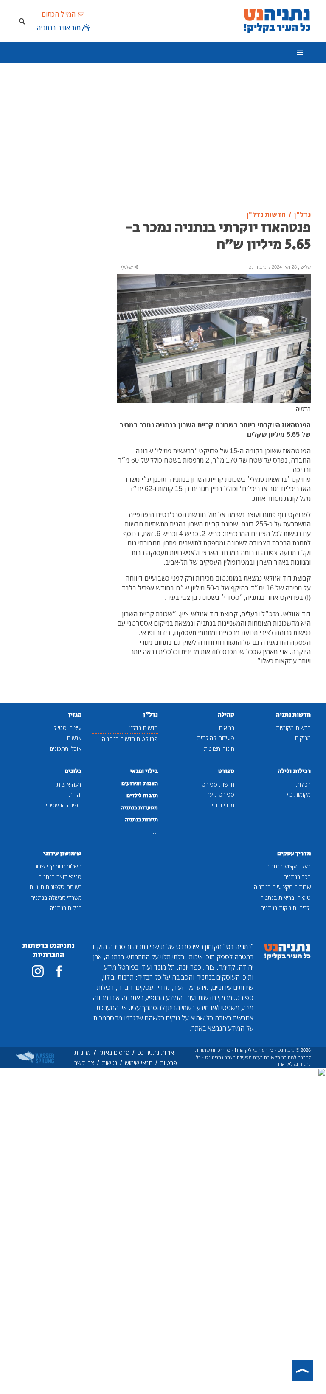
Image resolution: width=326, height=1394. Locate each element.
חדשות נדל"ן (143, 728)
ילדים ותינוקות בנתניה (286, 908)
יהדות (75, 794)
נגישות (109, 1063)
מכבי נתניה (221, 805)
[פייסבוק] (59, 971)
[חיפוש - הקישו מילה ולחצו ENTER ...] (21, 20)
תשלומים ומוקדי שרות (57, 866)
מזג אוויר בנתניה (59, 27)
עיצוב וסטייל (68, 728)
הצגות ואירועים (139, 783)
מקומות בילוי (297, 794)
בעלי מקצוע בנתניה (288, 866)
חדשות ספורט (218, 784)
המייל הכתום (59, 14)
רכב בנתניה (297, 877)
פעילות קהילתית (215, 738)
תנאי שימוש (138, 1063)
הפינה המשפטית (62, 805)
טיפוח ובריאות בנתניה (285, 898)
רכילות (303, 784)
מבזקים (303, 738)
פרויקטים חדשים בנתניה (130, 739)
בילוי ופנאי (144, 771)
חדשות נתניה (293, 714)
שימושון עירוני (62, 853)
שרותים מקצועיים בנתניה (282, 887)
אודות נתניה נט (155, 1052)
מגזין (75, 714)
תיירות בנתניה (141, 819)
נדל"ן (150, 714)
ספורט (226, 771)
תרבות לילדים (142, 795)
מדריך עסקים (294, 853)
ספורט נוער (220, 794)
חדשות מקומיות (293, 728)
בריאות (226, 728)
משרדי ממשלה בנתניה (56, 898)
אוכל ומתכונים (66, 749)
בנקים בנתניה (66, 908)
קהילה (226, 714)
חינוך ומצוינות (219, 749)
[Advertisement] (163, 137)
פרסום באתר (113, 1052)
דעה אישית (69, 784)
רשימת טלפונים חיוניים (56, 887)
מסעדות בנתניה (139, 808)
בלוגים (73, 771)
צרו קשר (84, 1063)
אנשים (74, 738)
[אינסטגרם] (37, 971)
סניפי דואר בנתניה (60, 877)
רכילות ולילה (294, 771)
